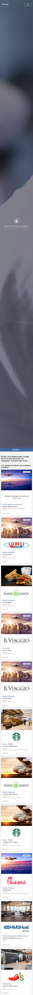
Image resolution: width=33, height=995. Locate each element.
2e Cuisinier (6, 648)
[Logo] (8, 5)
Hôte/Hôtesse (6, 984)
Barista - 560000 (7, 744)
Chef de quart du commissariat (12, 504)
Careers (15, 450)
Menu (28, 4)
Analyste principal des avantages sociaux (15, 936)
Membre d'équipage (8, 552)
